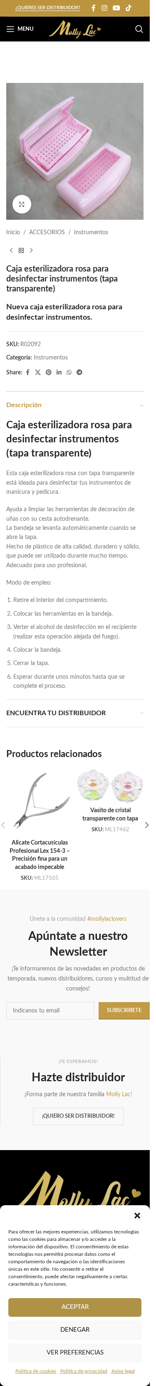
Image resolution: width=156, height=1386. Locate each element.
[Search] (139, 29)
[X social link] (37, 373)
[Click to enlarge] (21, 204)
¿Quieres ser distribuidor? (47, 7)
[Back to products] (21, 251)
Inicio (13, 232)
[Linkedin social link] (59, 373)
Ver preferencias (75, 1353)
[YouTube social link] (116, 8)
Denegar (74, 1330)
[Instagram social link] (104, 8)
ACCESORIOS (47, 232)
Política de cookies (35, 1371)
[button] (137, 1215)
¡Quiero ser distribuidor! (78, 1116)
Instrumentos (91, 232)
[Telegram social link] (79, 373)
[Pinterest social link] (48, 373)
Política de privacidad (83, 1371)
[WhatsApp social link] (69, 373)
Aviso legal (123, 1371)
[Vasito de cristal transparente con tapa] (110, 786)
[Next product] (31, 251)
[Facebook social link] (94, 8)
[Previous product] (11, 251)
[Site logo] (75, 29)
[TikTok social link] (128, 8)
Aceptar (75, 1307)
